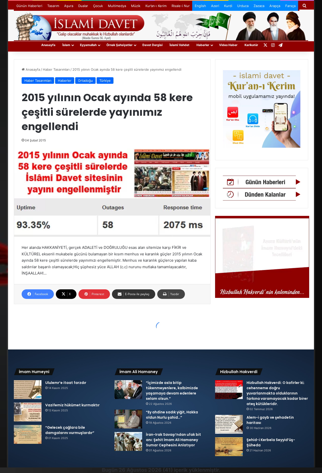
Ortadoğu (85, 80)
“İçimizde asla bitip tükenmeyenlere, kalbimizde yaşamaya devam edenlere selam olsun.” (172, 390)
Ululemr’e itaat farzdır (65, 382)
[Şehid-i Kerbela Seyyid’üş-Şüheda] (229, 446)
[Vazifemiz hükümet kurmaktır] (28, 412)
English (200, 6)
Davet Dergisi (152, 45)
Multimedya (117, 6)
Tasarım (53, 6)
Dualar (83, 6)
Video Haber (228, 45)
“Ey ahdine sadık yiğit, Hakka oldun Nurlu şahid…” (172, 415)
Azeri (215, 6)
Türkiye (105, 80)
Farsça (290, 6)
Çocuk (98, 6)
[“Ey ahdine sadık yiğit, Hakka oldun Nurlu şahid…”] (128, 419)
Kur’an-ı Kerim (156, 6)
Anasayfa (48, 45)
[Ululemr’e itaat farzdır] (28, 389)
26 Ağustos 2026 (140, 470)
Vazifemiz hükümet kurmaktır (72, 405)
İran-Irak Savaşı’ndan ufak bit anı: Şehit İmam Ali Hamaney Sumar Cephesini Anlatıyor (173, 440)
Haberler (202, 45)
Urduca (243, 6)
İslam (66, 45)
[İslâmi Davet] (161, 25)
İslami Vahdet (179, 45)
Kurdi (228, 6)
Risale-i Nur (181, 6)
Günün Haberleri (29, 6)
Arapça (274, 6)
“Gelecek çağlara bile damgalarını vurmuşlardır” (69, 430)
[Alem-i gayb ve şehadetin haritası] (229, 424)
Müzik (135, 6)
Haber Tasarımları (56, 69)
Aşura (68, 6)
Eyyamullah (88, 45)
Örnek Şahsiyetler (119, 45)
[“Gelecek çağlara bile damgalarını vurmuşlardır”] (28, 434)
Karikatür (251, 45)
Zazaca (259, 6)
